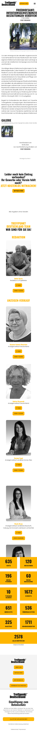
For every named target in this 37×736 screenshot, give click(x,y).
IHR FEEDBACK (18, 680)
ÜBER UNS (18, 667)
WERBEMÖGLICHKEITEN (18, 686)
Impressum (22, 729)
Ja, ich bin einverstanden (18, 719)
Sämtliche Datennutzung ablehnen (18, 724)
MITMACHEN (24, 3)
